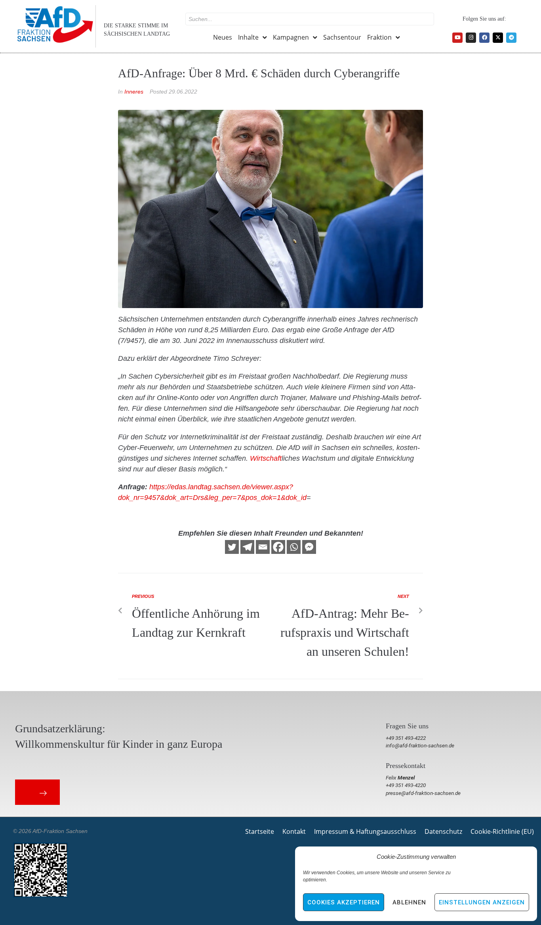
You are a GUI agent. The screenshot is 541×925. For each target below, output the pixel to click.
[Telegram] (511, 38)
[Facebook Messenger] (309, 547)
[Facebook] (484, 38)
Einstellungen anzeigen (482, 902)
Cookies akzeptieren (343, 902)
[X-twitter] (498, 38)
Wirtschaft (266, 458)
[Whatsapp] (294, 547)
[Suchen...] (309, 19)
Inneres (133, 91)
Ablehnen (409, 902)
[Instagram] (471, 38)
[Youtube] (457, 38)
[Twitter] (232, 547)
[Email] (263, 547)
